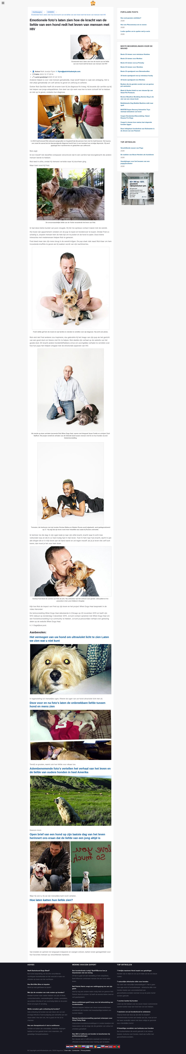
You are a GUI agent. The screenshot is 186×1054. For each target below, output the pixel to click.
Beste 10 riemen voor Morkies (131, 58)
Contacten (75, 1050)
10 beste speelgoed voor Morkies (133, 80)
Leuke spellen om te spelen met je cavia (135, 31)
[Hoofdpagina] (93, 3)
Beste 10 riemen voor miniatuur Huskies (135, 54)
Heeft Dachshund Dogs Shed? (38, 970)
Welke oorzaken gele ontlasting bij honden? (43, 1009)
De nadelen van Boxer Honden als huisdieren (137, 154)
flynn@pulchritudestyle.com (69, 71)
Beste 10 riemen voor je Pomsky (132, 63)
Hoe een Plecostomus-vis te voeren (134, 24)
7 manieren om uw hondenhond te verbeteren (133, 1012)
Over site (67, 1050)
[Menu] (3, 3)
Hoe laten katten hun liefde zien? (51, 900)
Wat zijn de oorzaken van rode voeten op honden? (45, 992)
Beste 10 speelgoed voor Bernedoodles (135, 71)
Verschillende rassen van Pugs (132, 148)
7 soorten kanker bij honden (127, 1001)
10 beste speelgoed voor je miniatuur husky (137, 75)
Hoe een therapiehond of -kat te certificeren (43, 1025)
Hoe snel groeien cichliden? (131, 18)
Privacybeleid (85, 1050)
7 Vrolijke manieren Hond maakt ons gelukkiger (134, 970)
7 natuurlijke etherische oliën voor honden (132, 981)
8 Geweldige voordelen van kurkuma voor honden (135, 1028)
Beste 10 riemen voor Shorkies (132, 67)
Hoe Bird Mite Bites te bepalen (38, 984)
